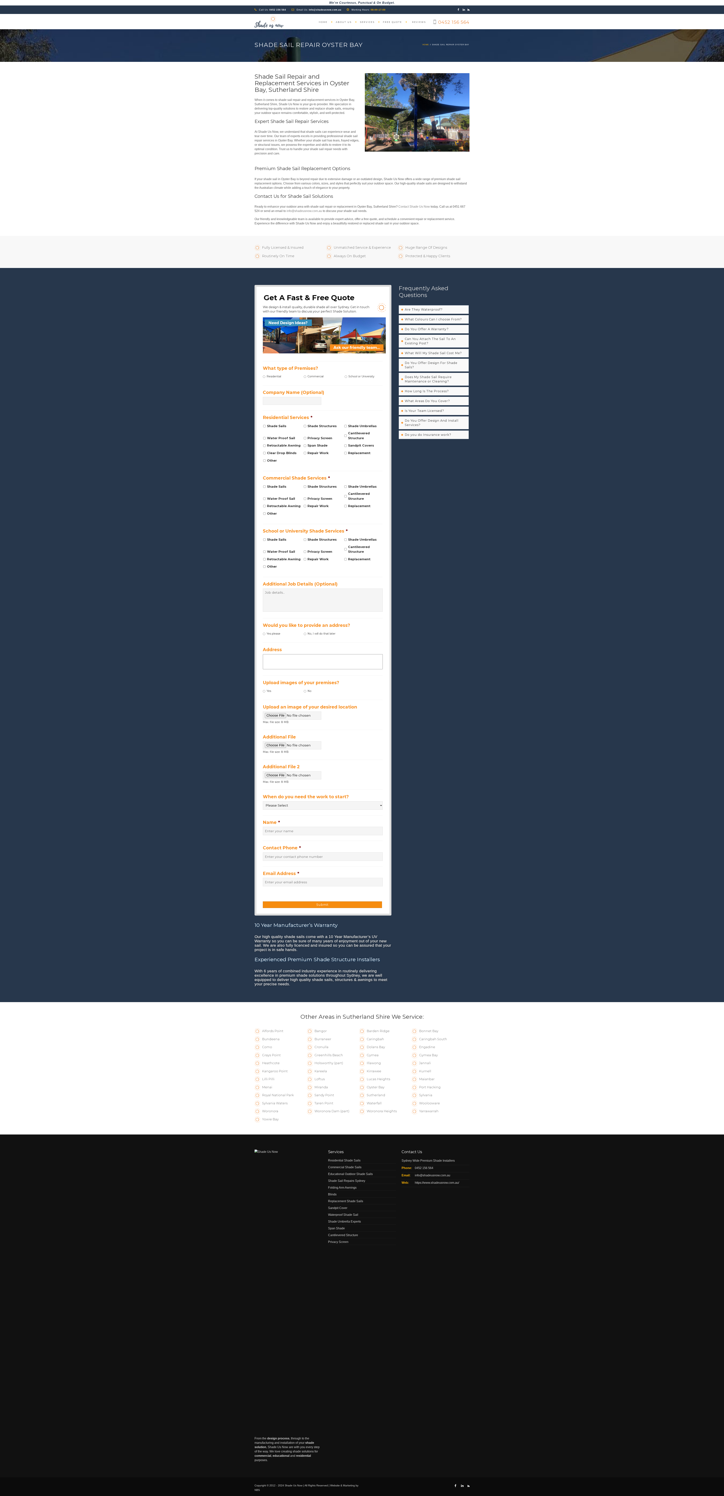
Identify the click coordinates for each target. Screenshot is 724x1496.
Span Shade (317, 445)
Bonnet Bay (428, 1031)
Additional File (279, 737)
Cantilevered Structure (359, 435)
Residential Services (287, 417)
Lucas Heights (378, 1079)
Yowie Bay (270, 1119)
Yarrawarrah (429, 1111)
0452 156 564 (277, 9)
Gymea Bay (428, 1055)
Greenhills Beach (328, 1055)
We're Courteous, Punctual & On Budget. (362, 2)
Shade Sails (276, 426)
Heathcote (271, 1063)
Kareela (320, 1071)
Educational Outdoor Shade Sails (350, 1174)
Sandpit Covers (361, 445)
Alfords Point (272, 1031)
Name (271, 822)
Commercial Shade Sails (344, 1167)
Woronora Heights (382, 1111)
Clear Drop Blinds (282, 453)
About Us (344, 22)
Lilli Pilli (268, 1079)
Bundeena (271, 1039)
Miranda (321, 1087)
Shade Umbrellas (362, 426)
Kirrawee (374, 1071)
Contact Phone (282, 847)
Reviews (419, 22)
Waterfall (374, 1103)
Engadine (427, 1047)
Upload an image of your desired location (310, 707)
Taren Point (323, 1103)
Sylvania (425, 1095)
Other (272, 460)
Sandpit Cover (337, 1208)
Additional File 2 (281, 766)
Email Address (281, 873)
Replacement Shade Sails (345, 1201)
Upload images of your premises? (301, 682)
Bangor (320, 1031)
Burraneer (322, 1039)
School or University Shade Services (305, 531)
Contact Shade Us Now (414, 206)
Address (272, 649)
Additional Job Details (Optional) (300, 584)
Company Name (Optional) (293, 392)
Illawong (374, 1063)
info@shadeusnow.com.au (325, 9)
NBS (257, 1490)
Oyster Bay (375, 1087)
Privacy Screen (320, 438)
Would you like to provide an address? (306, 625)
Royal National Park (278, 1095)
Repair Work (318, 453)
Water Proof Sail (281, 438)
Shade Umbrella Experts (344, 1221)
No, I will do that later (321, 633)
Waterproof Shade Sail (343, 1214)
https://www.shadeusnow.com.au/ (437, 1182)
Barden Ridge (378, 1031)
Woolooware (429, 1103)
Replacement (359, 453)
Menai (267, 1087)
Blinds (332, 1194)
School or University (361, 376)
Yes (269, 691)
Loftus (319, 1079)
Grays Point (271, 1055)
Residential (274, 376)
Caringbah (375, 1039)
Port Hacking (430, 1087)
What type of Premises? (290, 368)
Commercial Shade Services (296, 478)
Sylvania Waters (275, 1103)
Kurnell (425, 1071)
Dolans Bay (376, 1047)
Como (267, 1047)
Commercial (316, 376)
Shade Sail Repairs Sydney (346, 1180)
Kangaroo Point (275, 1071)
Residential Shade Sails (344, 1160)
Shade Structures (322, 426)
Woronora (270, 1111)
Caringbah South (433, 1039)
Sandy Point (324, 1095)
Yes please (273, 633)
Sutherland (376, 1095)
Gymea (373, 1055)
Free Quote (392, 22)
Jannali (425, 1063)
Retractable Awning (284, 445)
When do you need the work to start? (306, 796)
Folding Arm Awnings (342, 1187)
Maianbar (427, 1079)
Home (323, 22)
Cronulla (321, 1047)
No (309, 691)
